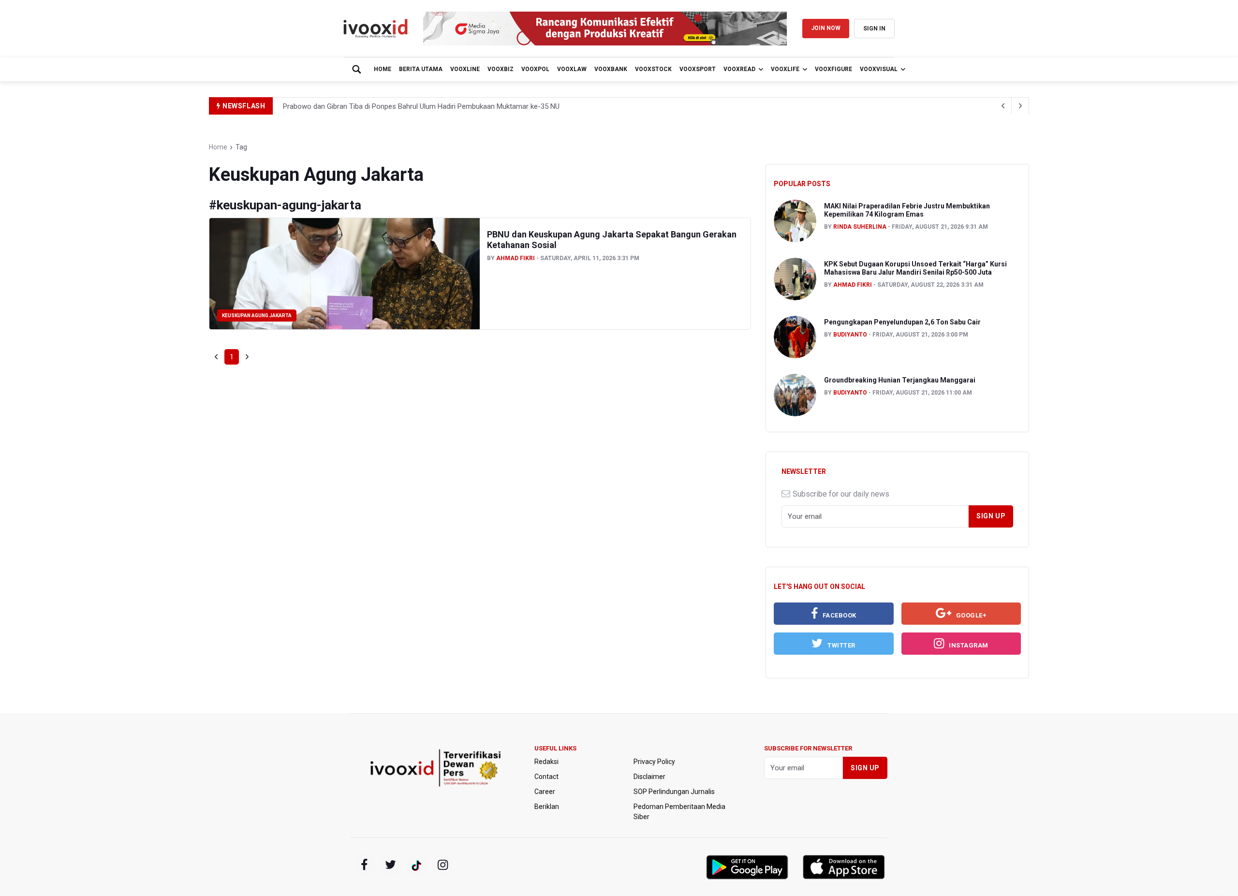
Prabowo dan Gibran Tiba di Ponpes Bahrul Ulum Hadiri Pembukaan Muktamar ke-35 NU (421, 106)
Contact (546, 776)
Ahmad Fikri (515, 258)
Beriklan (546, 806)
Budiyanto (850, 334)
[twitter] (390, 865)
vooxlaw (572, 69)
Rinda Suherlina (859, 226)
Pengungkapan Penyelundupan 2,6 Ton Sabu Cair (902, 322)
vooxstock (653, 69)
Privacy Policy (654, 761)
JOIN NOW (825, 28)
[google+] (416, 865)
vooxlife (785, 69)
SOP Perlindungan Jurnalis (674, 791)
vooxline (465, 69)
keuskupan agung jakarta (257, 315)
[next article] (1003, 106)
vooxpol (535, 69)
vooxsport (697, 69)
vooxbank (610, 69)
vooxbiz (500, 69)
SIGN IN (874, 28)
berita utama (420, 69)
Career (544, 791)
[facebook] (364, 865)
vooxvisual (879, 69)
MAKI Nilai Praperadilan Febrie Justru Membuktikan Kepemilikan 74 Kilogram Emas (907, 210)
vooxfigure (833, 69)
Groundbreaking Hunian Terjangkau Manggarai (899, 380)
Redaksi (546, 761)
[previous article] (1020, 106)
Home (382, 69)
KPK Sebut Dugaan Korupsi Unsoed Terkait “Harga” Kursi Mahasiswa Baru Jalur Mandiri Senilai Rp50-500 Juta (915, 268)
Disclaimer (649, 776)
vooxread (739, 69)
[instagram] (442, 865)
